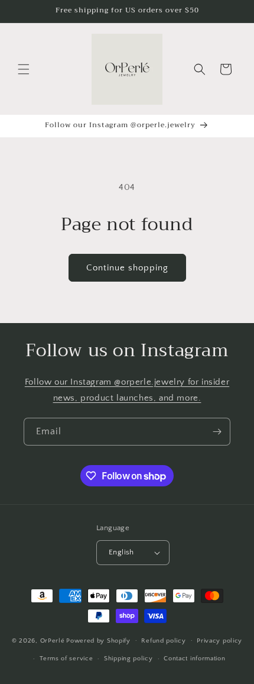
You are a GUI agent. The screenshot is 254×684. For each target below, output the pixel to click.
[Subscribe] (217, 432)
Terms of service (66, 658)
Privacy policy (219, 640)
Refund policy (163, 640)
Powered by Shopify (98, 640)
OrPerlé (52, 640)
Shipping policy (128, 658)
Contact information (194, 658)
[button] (24, 69)
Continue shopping (127, 268)
